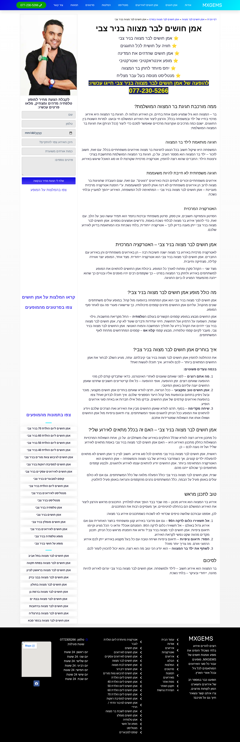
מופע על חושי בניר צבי (48, 543)
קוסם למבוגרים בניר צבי (48, 478)
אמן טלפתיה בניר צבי (48, 507)
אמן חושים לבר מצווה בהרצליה (49, 613)
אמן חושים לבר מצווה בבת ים (48, 598)
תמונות (74, 5)
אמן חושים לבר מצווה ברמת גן (48, 591)
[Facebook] (37, 683)
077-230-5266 (148, 90)
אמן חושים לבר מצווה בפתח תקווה (48, 562)
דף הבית (211, 19)
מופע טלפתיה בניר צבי (48, 536)
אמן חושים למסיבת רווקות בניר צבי (48, 464)
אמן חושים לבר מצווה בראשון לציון (49, 570)
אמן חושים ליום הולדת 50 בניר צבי (48, 442)
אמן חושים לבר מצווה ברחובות (48, 606)
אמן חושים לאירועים (146, 5)
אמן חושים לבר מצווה (193, 19)
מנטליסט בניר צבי (48, 500)
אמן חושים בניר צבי (48, 514)
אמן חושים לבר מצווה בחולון (49, 584)
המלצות (106, 5)
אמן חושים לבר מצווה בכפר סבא (48, 620)
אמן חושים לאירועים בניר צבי (48, 529)
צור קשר (58, 5)
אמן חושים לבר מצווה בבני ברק (49, 577)
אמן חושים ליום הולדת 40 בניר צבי (48, 450)
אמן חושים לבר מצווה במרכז (164, 19)
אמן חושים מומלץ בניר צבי (49, 521)
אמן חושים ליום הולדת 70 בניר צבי (48, 428)
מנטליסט (123, 5)
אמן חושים (171, 5)
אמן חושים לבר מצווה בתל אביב (48, 555)
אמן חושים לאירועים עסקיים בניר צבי (48, 471)
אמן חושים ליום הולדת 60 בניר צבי (48, 435)
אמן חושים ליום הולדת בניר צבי (49, 485)
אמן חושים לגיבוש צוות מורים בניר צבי (48, 457)
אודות (188, 5)
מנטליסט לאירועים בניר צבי (48, 493)
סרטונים (89, 5)
